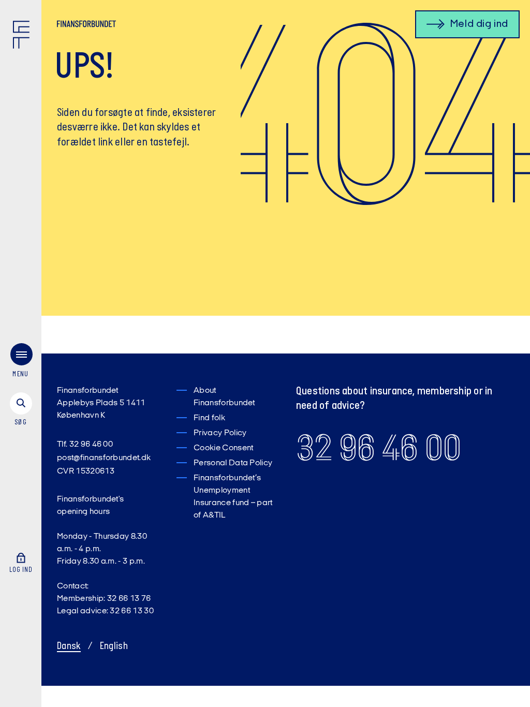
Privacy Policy (220, 433)
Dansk (69, 646)
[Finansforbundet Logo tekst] (86, 26)
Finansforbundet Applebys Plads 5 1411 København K (101, 403)
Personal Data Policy (233, 463)
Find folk (209, 418)
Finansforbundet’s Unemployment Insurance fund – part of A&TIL (233, 497)
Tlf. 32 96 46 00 (85, 444)
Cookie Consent (223, 448)
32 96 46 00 (378, 448)
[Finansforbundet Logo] (23, 37)
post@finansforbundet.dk (104, 458)
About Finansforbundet (224, 397)
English (114, 646)
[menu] (20, 362)
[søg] (20, 410)
